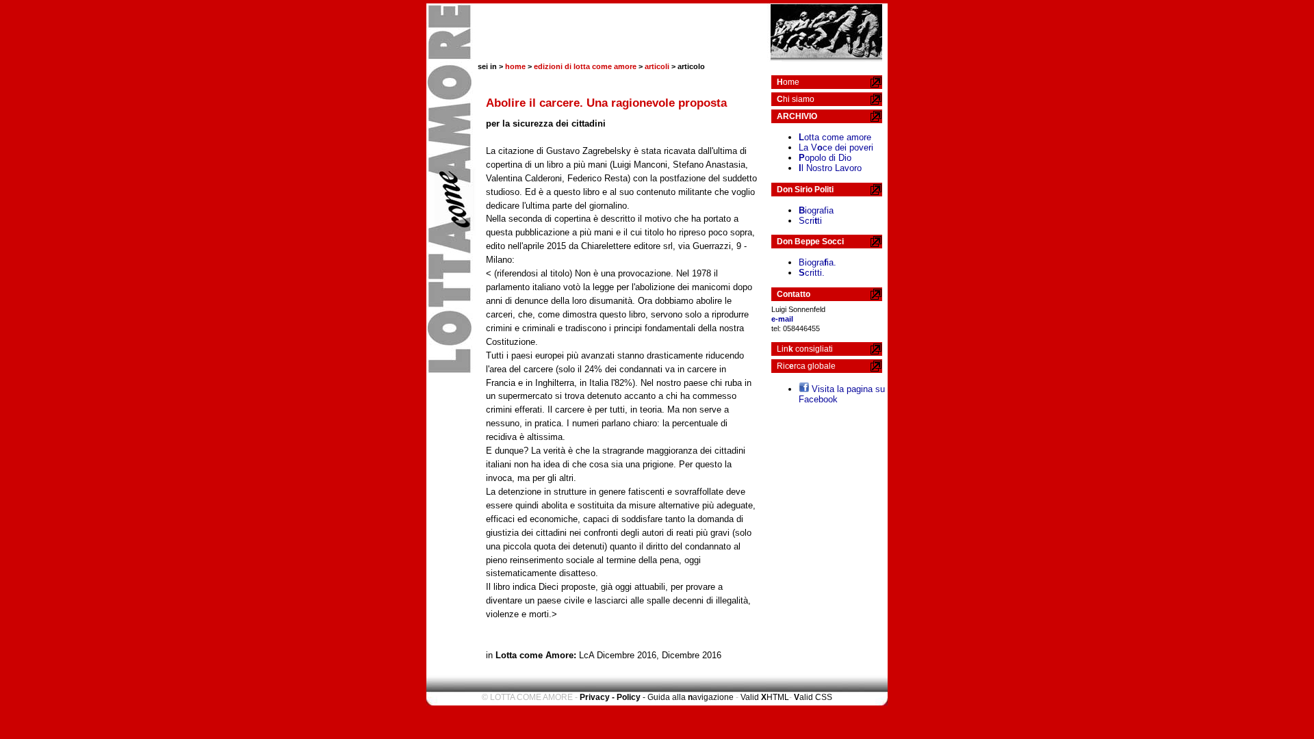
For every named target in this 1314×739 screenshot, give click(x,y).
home (515, 66)
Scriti (810, 221)
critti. (812, 273)
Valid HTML (764, 697)
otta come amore (835, 137)
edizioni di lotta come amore (585, 66)
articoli (657, 66)
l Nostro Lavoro (830, 168)
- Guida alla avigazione (688, 697)
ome (788, 82)
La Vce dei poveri (836, 147)
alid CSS (813, 697)
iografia (816, 210)
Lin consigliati (805, 349)
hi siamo (795, 99)
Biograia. (817, 262)
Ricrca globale (806, 366)
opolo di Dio (825, 158)
